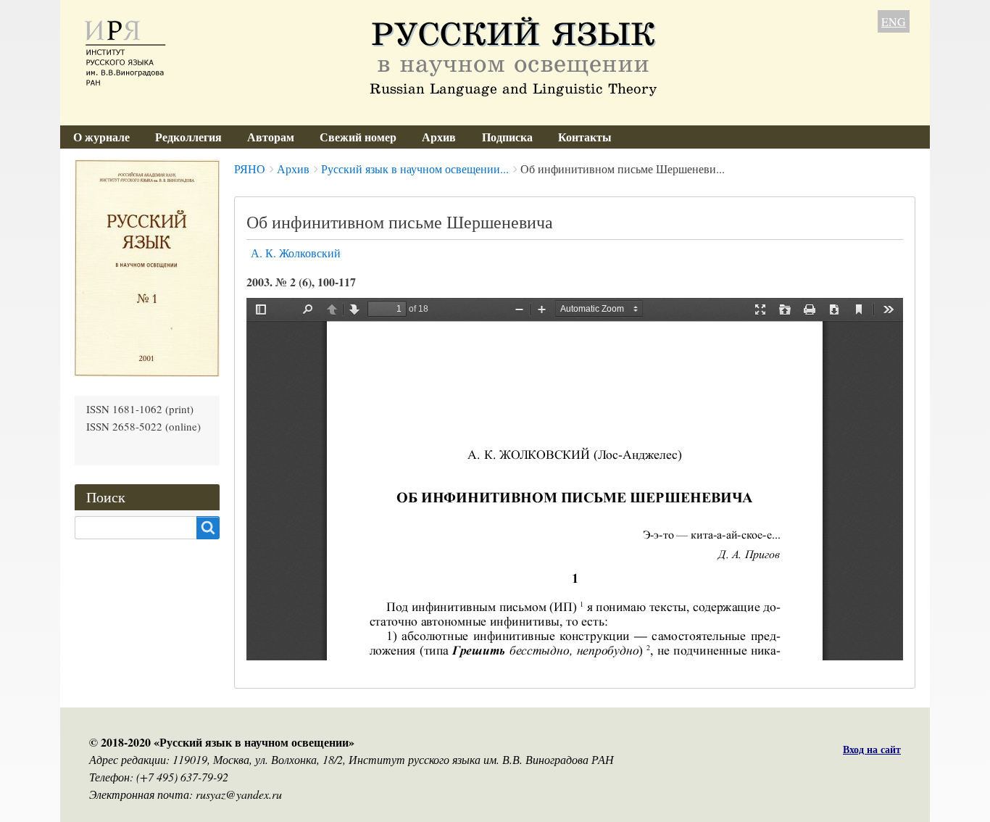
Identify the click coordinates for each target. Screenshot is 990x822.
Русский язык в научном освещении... (415, 168)
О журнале (101, 136)
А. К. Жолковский (296, 252)
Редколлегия (188, 136)
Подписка (507, 136)
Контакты (585, 136)
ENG (893, 21)
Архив (439, 136)
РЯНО (249, 168)
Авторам (270, 136)
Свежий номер (358, 136)
